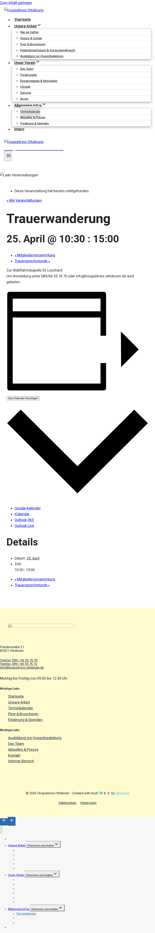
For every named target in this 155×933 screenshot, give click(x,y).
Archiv (24, 99)
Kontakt (14, 755)
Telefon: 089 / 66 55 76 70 (19, 660)
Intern (19, 129)
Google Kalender (28, 508)
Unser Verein (16, 875)
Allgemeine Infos (19, 909)
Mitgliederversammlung (35, 255)
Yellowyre (122, 793)
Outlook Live (24, 526)
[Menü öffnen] (7, 156)
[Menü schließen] (1, 829)
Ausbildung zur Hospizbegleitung (41, 56)
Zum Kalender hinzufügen (23, 398)
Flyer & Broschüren (32, 44)
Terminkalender (30, 111)
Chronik (25, 87)
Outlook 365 (24, 520)
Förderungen (28, 75)
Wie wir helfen (29, 32)
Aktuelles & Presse (32, 117)
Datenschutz (67, 803)
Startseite (22, 20)
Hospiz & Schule (31, 38)
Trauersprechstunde (32, 261)
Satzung (25, 93)
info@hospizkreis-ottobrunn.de (22, 668)
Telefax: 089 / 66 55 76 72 (18, 664)
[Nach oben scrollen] (4, 821)
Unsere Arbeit (19, 702)
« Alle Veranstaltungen (24, 200)
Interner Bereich (21, 761)
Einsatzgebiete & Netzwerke (38, 81)
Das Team (27, 69)
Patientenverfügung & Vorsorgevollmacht (47, 50)
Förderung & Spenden (34, 123)
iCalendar (22, 514)
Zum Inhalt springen (16, 3)
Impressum (88, 803)
